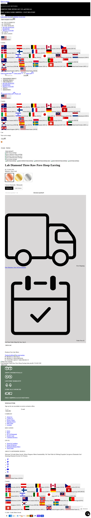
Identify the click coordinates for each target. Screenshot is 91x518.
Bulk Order (10, 423)
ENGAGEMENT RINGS (9, 78)
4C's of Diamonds (12, 434)
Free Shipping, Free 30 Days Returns (15, 267)
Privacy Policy (11, 420)
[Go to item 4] (59, 161)
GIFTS (6, 32)
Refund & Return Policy (13, 446)
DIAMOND (6, 29)
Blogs (8, 432)
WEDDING (7, 24)
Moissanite (9, 188)
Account (4, 93)
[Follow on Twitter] (8, 462)
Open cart (14, 93)
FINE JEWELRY (9, 25)
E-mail (23, 409)
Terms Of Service (12, 445)
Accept (3, 148)
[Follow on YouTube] (8, 470)
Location (9, 425)
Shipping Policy (11, 421)
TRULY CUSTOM (8, 30)
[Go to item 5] (73, 161)
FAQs (8, 431)
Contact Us (10, 418)
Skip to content (5, 1)
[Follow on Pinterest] (8, 467)
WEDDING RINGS (8, 80)
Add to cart (8, 345)
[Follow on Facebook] (8, 460)
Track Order (10, 448)
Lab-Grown (18, 188)
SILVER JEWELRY (8, 27)
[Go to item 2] (25, 161)
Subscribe (8, 411)
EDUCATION (8, 34)
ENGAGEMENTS (9, 22)
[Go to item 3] (42, 161)
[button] (45, 347)
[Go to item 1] (11, 161)
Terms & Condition (12, 443)
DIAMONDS (6, 85)
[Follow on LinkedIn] (8, 472)
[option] (8, 47)
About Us (9, 417)
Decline (8, 148)
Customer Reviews (12, 437)
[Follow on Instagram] (8, 465)
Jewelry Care (10, 436)
